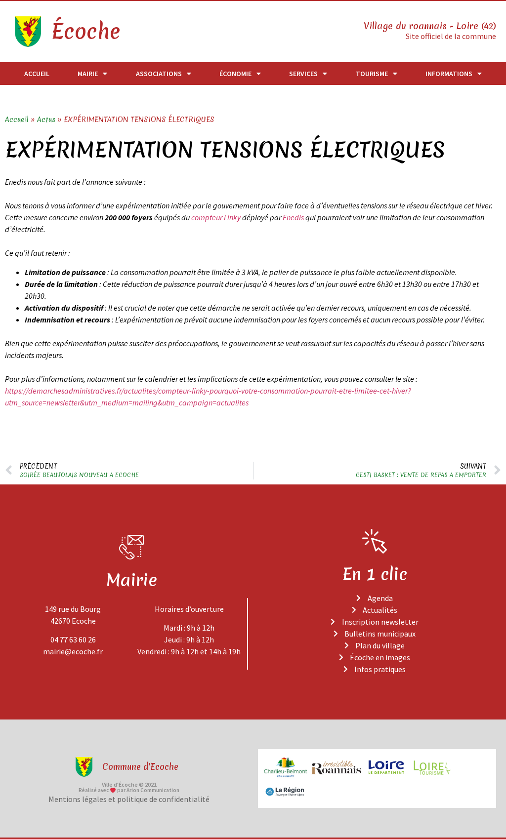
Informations (448, 73)
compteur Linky (216, 217)
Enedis (294, 217)
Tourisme (372, 73)
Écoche (85, 31)
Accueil (36, 73)
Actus (46, 119)
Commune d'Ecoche (140, 766)
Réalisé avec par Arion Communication (129, 790)
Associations (159, 73)
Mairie (88, 73)
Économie (235, 73)
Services (303, 73)
